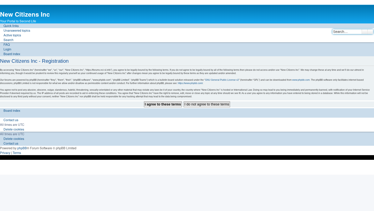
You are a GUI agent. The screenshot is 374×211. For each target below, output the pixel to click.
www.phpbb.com (301, 80)
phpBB (22, 148)
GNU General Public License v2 (222, 80)
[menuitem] (15, 30)
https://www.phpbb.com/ (190, 83)
